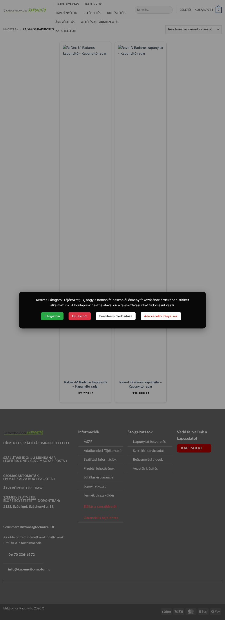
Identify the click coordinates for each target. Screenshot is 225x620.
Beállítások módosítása (115, 316)
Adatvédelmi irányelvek (161, 316)
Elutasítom (79, 316)
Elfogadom (52, 316)
